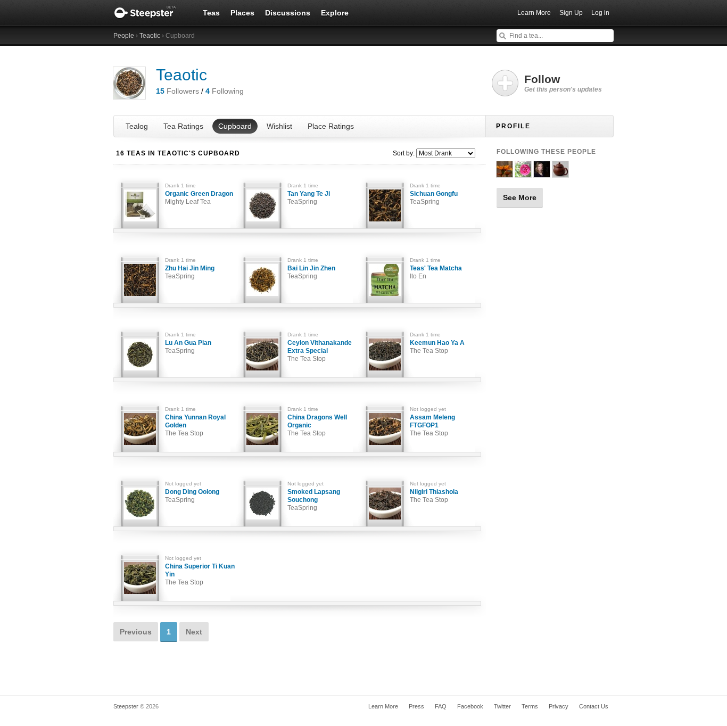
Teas (211, 13)
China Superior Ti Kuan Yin (200, 574)
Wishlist (279, 126)
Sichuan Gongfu (434, 197)
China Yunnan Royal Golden (195, 425)
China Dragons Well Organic (317, 425)
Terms (530, 706)
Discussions (287, 13)
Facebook (470, 706)
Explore (335, 13)
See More (519, 197)
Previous (136, 632)
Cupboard (235, 126)
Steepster (150, 13)
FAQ (441, 706)
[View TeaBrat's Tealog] (523, 173)
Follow (563, 83)
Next (194, 632)
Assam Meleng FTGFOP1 (432, 425)
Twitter (502, 706)
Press (416, 706)
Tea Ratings (183, 126)
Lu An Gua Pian (188, 346)
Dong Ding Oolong (192, 496)
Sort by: (404, 153)
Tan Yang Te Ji (308, 197)
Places (242, 13)
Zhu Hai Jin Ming (189, 272)
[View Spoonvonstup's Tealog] (505, 173)
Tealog (137, 126)
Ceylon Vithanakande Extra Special (319, 350)
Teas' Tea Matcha (436, 272)
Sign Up (571, 12)
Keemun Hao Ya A (437, 346)
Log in (600, 12)
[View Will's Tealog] (560, 173)
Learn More (534, 12)
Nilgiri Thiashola (434, 496)
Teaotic (149, 35)
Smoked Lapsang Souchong (313, 500)
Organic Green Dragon (199, 197)
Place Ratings (331, 126)
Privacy (558, 706)
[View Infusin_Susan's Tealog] (542, 173)
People (123, 35)
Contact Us (593, 706)
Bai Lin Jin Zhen (311, 272)
